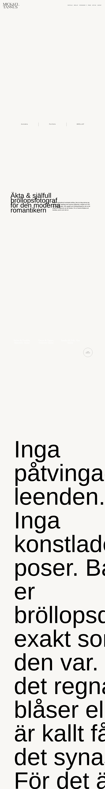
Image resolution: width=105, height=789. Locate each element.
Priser (89, 5)
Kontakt (99, 5)
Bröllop (76, 5)
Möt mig (94, 5)
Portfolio (70, 5)
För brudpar (82, 5)
